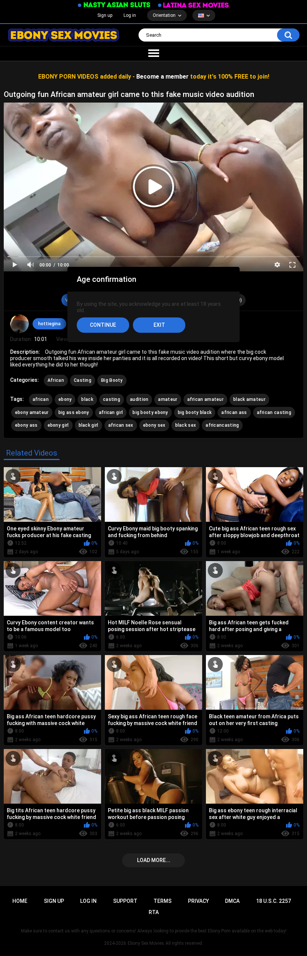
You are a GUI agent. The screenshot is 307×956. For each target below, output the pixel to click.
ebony (65, 399)
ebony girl (58, 425)
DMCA (232, 901)
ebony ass (26, 425)
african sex (120, 425)
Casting (82, 380)
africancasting (222, 425)
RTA (154, 912)
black (87, 399)
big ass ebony (73, 412)
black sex (185, 425)
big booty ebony (150, 412)
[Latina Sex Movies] (193, 5)
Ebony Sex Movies (146, 943)
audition (139, 399)
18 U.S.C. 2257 (273, 901)
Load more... (153, 860)
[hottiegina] (19, 323)
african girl (111, 412)
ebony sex (154, 425)
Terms (162, 901)
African (56, 380)
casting (111, 399)
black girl (88, 425)
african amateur (205, 399)
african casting (274, 412)
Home (19, 901)
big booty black (195, 412)
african (41, 399)
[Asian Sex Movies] (114, 5)
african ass (234, 412)
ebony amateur (32, 412)
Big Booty (112, 380)
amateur (167, 399)
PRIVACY (198, 901)
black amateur (249, 399)
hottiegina (49, 323)
